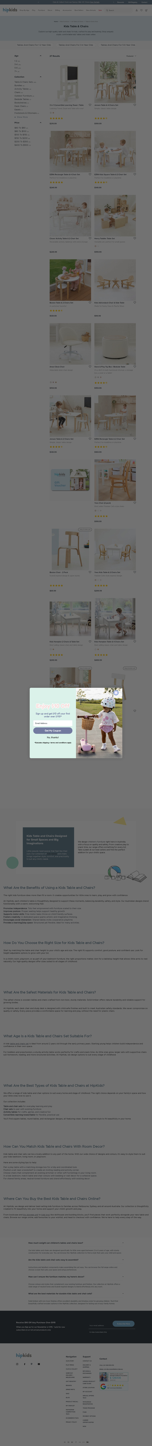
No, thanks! (53, 737)
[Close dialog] (116, 692)
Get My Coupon (53, 730)
